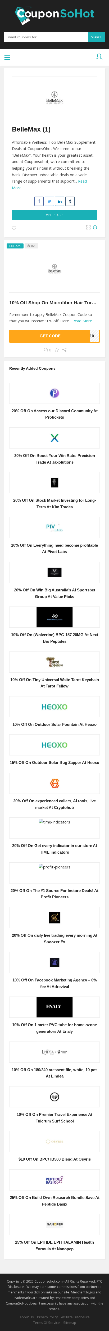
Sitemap (69, 1322)
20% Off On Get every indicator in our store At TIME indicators (54, 849)
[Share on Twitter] (49, 201)
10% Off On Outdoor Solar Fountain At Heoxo (54, 724)
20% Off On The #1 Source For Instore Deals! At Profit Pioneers (54, 894)
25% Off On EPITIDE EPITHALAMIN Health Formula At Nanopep (54, 1245)
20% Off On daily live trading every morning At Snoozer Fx (54, 938)
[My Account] (99, 57)
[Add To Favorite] (14, 228)
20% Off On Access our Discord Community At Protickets (55, 414)
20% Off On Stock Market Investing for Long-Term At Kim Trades (54, 503)
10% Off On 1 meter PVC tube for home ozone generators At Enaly (54, 1028)
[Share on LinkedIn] (59, 201)
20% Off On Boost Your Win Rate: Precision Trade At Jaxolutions (54, 459)
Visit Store (54, 215)
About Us (27, 1317)
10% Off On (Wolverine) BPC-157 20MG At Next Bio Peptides (54, 638)
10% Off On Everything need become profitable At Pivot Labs (54, 548)
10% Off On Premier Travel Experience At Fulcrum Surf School (54, 1117)
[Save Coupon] (57, 349)
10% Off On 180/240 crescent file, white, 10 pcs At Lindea (54, 1073)
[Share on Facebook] (39, 201)
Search (96, 37)
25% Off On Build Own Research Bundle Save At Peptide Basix (54, 1201)
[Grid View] (88, 227)
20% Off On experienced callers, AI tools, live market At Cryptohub (54, 804)
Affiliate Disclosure (75, 1317)
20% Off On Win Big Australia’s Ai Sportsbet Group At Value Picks (54, 593)
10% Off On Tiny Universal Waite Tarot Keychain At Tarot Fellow (54, 683)
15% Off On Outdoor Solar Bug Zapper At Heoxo (54, 762)
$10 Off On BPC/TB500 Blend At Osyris (55, 1159)
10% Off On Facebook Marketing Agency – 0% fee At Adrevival (54, 983)
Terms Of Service (46, 1322)
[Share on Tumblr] (70, 201)
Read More (82, 320)
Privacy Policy (47, 1317)
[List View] (95, 227)
